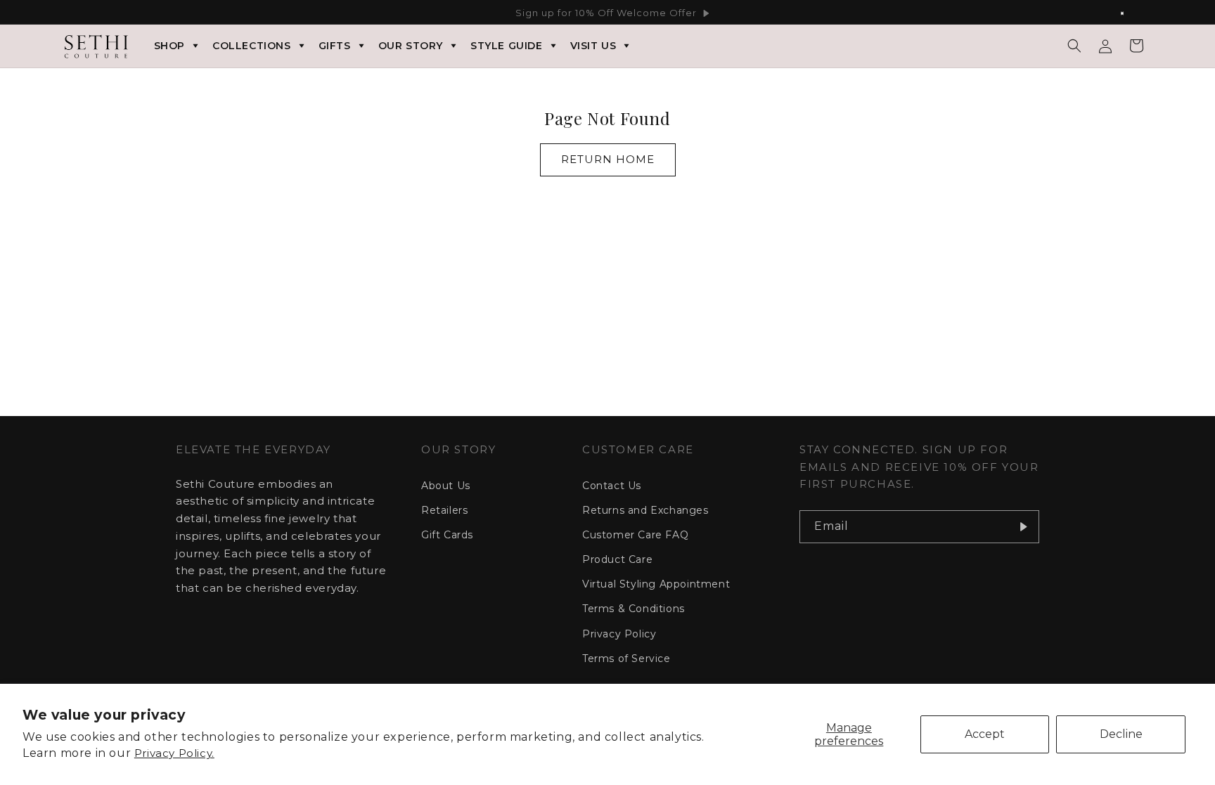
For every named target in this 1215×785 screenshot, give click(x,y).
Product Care (617, 559)
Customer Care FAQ (635, 534)
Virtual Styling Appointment (656, 584)
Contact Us (611, 485)
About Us (445, 485)
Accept (985, 734)
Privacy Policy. (174, 753)
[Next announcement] (1129, 13)
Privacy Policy (619, 634)
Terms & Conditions (633, 608)
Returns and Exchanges (645, 510)
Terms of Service (626, 658)
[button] (1074, 45)
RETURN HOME (608, 159)
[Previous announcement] (85, 13)
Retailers (444, 510)
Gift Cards (447, 534)
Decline (1121, 734)
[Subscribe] (1023, 526)
